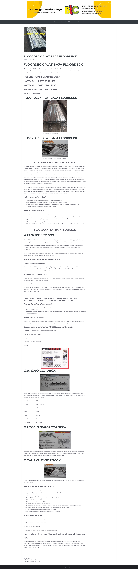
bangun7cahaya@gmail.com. (35, 93)
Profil (61, 21)
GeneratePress (79, 566)
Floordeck (27, 558)
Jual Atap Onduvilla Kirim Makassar (33, 561)
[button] (84, 22)
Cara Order (68, 21)
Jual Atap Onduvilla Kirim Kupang (32, 559)
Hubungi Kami (77, 21)
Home (55, 21)
